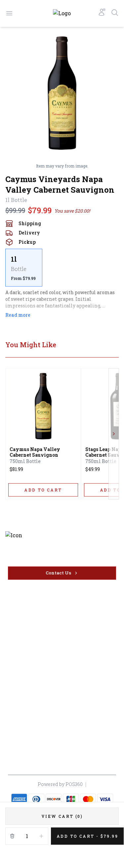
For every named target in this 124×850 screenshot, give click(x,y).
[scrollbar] (62, 268)
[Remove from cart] (12, 836)
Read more (17, 315)
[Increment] (41, 836)
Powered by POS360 (60, 784)
